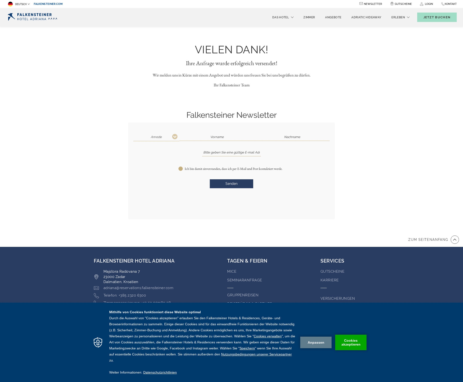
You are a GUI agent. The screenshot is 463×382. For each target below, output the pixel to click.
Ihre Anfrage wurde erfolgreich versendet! (231, 63)
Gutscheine (403, 4)
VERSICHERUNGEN (337, 298)
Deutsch (21, 4)
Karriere (329, 280)
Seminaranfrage (244, 280)
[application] (231, 342)
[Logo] (34, 17)
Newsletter (373, 4)
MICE (231, 271)
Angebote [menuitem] (333, 17)
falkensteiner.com (48, 4)
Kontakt (451, 4)
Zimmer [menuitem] (309, 17)
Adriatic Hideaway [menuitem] (366, 17)
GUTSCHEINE (332, 271)
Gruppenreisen (243, 295)
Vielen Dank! (231, 49)
